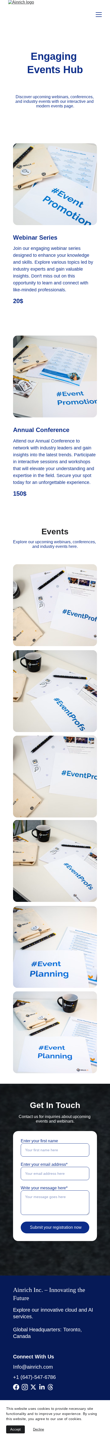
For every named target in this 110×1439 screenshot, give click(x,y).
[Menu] (99, 14)
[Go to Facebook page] (16, 1387)
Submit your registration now (56, 1227)
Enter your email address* (44, 1164)
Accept (15, 1429)
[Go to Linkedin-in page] (42, 1387)
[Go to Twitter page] (33, 1387)
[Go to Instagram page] (25, 1387)
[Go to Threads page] (50, 1387)
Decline (38, 1429)
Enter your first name (39, 1141)
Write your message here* (44, 1188)
